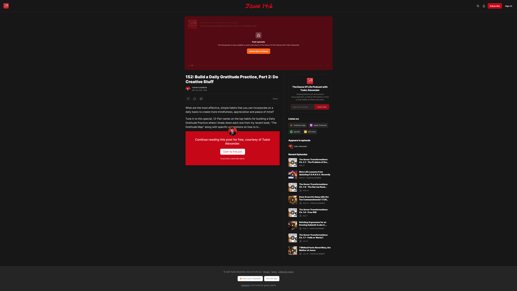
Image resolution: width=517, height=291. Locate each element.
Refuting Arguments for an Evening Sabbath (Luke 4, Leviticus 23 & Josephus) (312, 223)
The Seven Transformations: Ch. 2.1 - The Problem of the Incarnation (313, 161)
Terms (274, 272)
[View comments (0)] (194, 98)
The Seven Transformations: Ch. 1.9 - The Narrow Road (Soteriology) (313, 185)
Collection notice (285, 272)
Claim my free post (232, 151)
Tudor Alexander (199, 88)
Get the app (271, 278)
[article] (310, 162)
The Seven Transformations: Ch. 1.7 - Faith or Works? (313, 236)
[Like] (188, 98)
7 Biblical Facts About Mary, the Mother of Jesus (315, 249)
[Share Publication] (484, 6)
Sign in (508, 6)
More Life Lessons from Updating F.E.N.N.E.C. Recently (314, 173)
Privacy (266, 272)
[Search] (478, 6)
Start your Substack (251, 278)
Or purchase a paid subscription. (233, 158)
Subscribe (495, 6)
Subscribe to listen (258, 51)
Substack (245, 285)
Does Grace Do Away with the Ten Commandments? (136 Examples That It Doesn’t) (314, 198)
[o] (293, 162)
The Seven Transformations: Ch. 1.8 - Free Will (313, 211)
